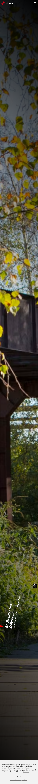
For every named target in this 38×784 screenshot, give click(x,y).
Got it (19, 776)
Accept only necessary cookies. (18, 780)
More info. (26, 772)
